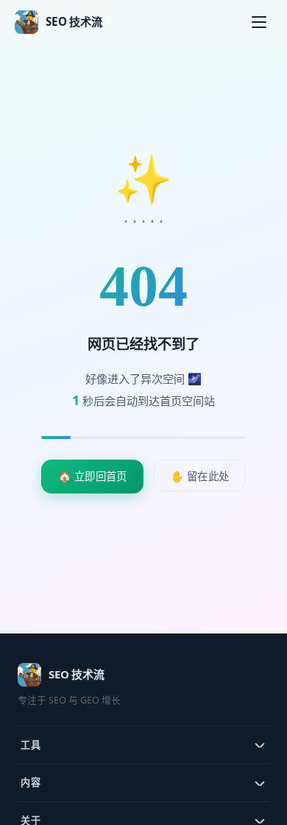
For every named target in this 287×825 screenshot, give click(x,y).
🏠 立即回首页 (92, 476)
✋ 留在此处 (200, 476)
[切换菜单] (259, 22)
